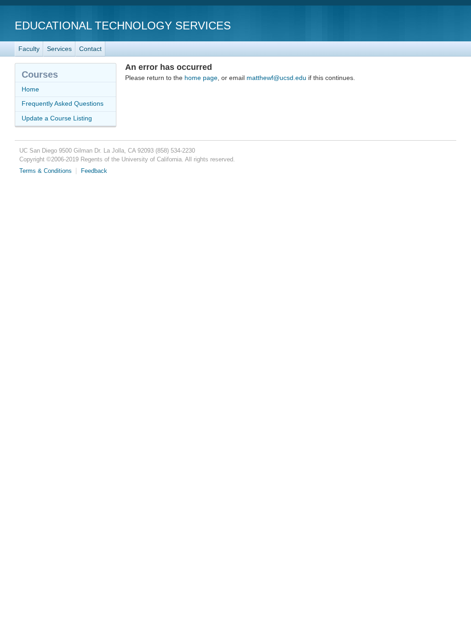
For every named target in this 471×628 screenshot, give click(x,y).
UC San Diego (403, 25)
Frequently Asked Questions (62, 103)
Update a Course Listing (57, 118)
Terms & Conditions (45, 171)
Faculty (29, 48)
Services (59, 48)
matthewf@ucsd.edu (276, 77)
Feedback (94, 171)
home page (201, 77)
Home (30, 89)
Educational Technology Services (123, 25)
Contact (90, 48)
